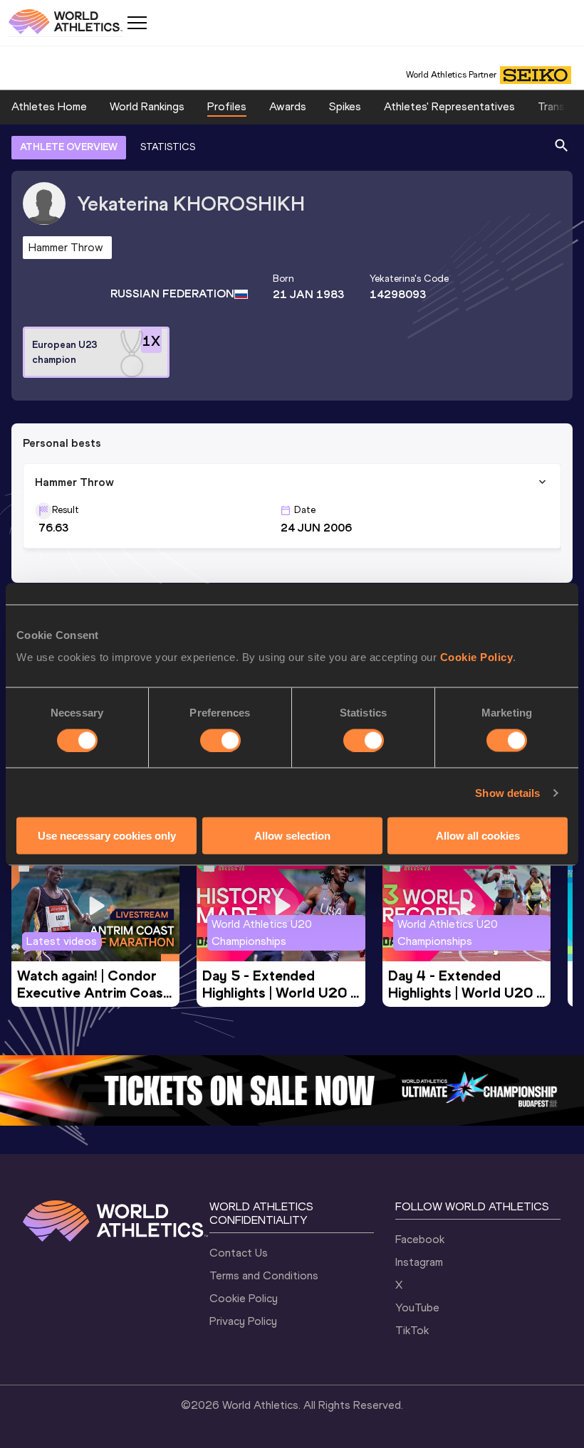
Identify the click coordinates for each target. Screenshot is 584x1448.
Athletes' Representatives (449, 106)
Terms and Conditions (263, 1275)
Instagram (419, 1262)
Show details (507, 792)
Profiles (226, 106)
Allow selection (292, 836)
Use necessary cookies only (107, 836)
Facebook (419, 1239)
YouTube (417, 1307)
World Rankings (147, 106)
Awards (287, 106)
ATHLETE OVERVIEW (69, 147)
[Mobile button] (136, 23)
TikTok (412, 1330)
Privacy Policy (243, 1321)
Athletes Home (49, 106)
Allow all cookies (478, 836)
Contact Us (238, 1252)
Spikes (345, 106)
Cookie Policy (476, 657)
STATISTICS (167, 147)
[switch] (220, 740)
